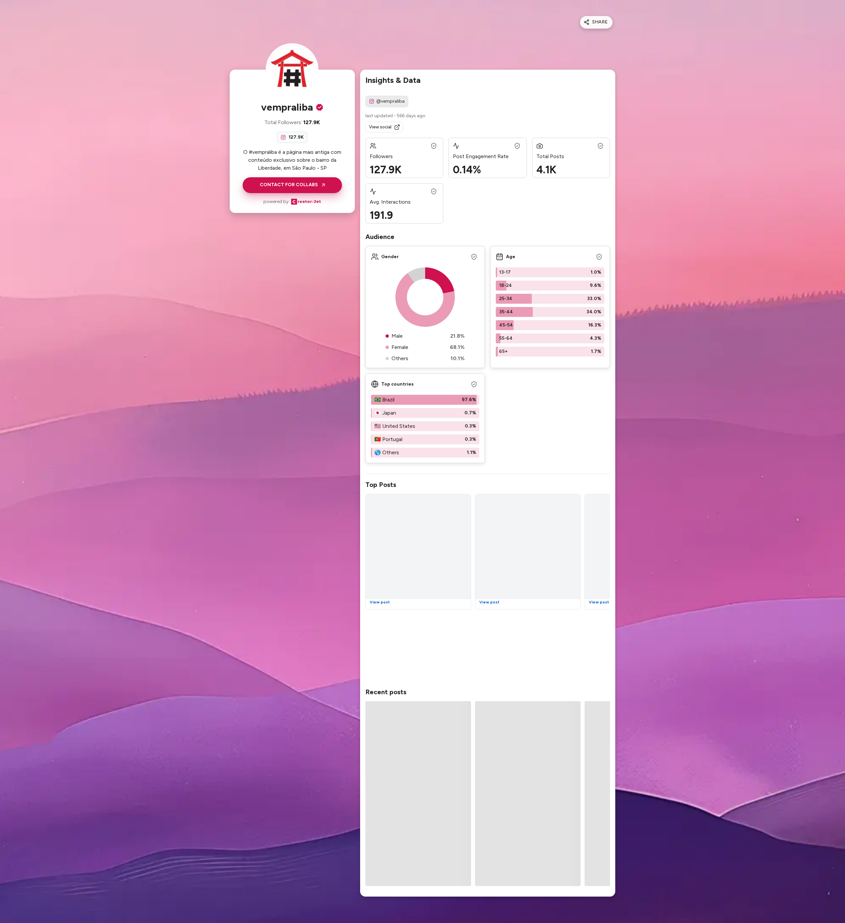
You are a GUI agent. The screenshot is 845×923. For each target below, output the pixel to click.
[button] (550, 272)
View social (380, 126)
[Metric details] (433, 146)
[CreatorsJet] (306, 201)
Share (600, 22)
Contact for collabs (289, 185)
